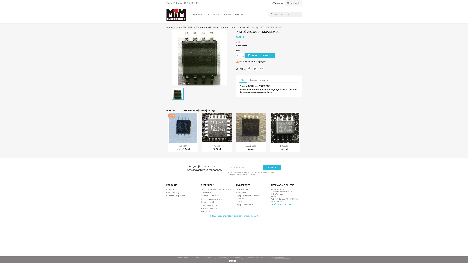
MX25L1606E (183, 146)
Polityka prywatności (209, 208)
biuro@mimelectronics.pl (281, 204)
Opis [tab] (243, 80)
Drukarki (227, 14)
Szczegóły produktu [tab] (258, 80)
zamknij (233, 261)
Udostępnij (249, 68)
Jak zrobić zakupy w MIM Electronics (216, 189)
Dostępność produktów (211, 196)
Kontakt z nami (207, 211)
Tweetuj (255, 68)
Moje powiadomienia (244, 204)
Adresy (239, 201)
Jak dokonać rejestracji (210, 192)
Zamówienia (241, 192)
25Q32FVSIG (251, 146)
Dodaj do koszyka (260, 55)
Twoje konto (243, 185)
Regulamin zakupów (209, 205)
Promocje (170, 189)
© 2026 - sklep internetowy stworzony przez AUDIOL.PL (234, 216)
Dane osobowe (242, 189)
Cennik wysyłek (207, 202)
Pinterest (261, 68)
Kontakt (239, 14)
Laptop (215, 14)
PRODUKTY (198, 14)
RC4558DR (284, 146)
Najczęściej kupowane (175, 196)
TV (207, 14)
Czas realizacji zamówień (211, 199)
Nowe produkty (172, 192)
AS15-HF (217, 146)
